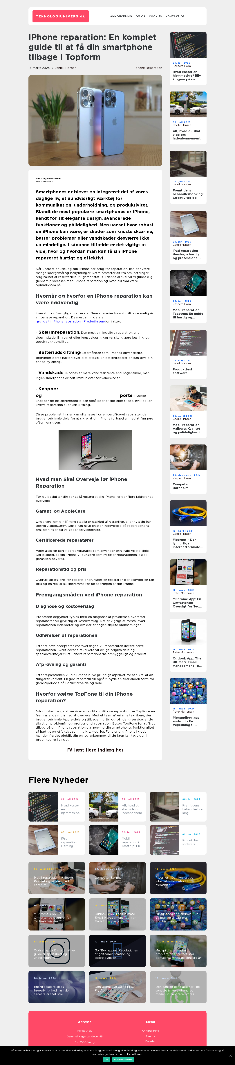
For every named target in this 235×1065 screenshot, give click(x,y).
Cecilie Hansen (182, 125)
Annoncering (121, 16)
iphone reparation (148, 68)
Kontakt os (175, 16)
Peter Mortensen (183, 593)
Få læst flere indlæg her (95, 750)
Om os (140, 16)
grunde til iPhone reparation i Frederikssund (71, 321)
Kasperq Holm (182, 66)
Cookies (155, 16)
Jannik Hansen (65, 68)
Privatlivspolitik (123, 1059)
